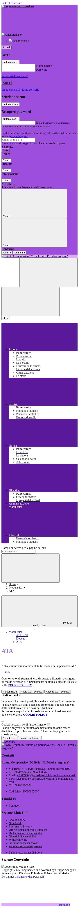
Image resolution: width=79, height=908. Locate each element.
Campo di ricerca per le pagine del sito (23, 547)
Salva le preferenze (30, 738)
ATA (19, 641)
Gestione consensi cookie (23, 843)
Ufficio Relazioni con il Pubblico (28, 829)
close (6, 318)
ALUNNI (22, 635)
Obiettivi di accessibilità (22, 836)
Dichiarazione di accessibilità (25, 833)
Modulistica (15, 587)
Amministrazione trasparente (25, 846)
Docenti (20, 638)
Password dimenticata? (14, 76)
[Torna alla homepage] (39, 256)
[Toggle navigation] (30, 301)
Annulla (7, 252)
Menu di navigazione (52, 624)
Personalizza (10, 691)
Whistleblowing (18, 839)
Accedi (6, 47)
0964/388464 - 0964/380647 (30, 772)
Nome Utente (44, 65)
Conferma (20, 252)
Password (41, 69)
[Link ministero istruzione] (17, 6)
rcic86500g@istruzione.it (46, 775)
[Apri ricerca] (48, 272)
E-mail (40, 122)
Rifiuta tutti (31, 691)
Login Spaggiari (19, 136)
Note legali (15, 823)
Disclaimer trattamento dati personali (22, 876)
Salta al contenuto (11, 3)
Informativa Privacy (20, 826)
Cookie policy (17, 819)
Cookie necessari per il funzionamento (23, 724)
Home (12, 584)
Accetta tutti (57, 691)
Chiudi (6, 160)
